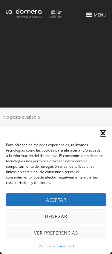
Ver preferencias (56, 233)
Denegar (56, 216)
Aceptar (56, 200)
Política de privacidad (56, 246)
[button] (103, 133)
